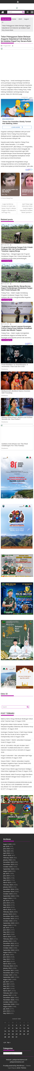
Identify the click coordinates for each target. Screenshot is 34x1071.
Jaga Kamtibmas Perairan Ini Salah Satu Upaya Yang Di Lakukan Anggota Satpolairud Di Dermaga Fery (9, 208)
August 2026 (7, 844)
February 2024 (8, 912)
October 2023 (7, 921)
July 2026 (6, 846)
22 (9, 1034)
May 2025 (6, 878)
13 (28, 1028)
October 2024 (7, 894)
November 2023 (8, 918)
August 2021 (7, 979)
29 (9, 1037)
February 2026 (8, 858)
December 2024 (8, 889)
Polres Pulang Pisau (7, 198)
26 (24, 1034)
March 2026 (7, 855)
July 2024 (6, 900)
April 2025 (6, 880)
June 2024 (6, 903)
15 (9, 1031)
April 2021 (6, 988)
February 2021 (8, 993)
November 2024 (8, 891)
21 (5, 1034)
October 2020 (7, 1002)
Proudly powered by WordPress (13, 1065)
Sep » (8, 1042)
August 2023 (7, 925)
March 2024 (7, 909)
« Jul (4, 1042)
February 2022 (8, 966)
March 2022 (7, 964)
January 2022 (7, 968)
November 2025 (8, 864)
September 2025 (8, 869)
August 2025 (7, 871)
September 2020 (8, 1004)
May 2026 (6, 851)
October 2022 (7, 948)
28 (5, 1037)
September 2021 (8, 977)
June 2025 (6, 876)
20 (28, 1031)
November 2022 (8, 945)
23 (13, 1034)
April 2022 (6, 961)
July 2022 (6, 955)
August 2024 (7, 898)
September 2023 (8, 923)
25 (20, 1034)
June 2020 (6, 1011)
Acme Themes (21, 1068)
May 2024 (6, 905)
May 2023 (6, 932)
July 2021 (6, 982)
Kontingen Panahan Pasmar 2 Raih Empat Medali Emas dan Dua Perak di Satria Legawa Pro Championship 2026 (16, 734)
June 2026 (6, 849)
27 (28, 1034)
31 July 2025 (6, 245)
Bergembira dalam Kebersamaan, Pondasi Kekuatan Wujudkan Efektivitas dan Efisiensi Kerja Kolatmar (17, 726)
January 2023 (7, 941)
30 (13, 1037)
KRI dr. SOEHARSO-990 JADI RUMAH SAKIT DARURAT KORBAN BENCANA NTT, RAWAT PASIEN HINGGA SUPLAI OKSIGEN (15, 747)
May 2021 (6, 986)
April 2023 (6, 934)
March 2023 (7, 936)
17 (16, 1031)
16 (13, 1031)
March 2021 (7, 991)
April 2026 (6, 853)
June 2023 (6, 930)
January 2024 (7, 914)
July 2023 (6, 927)
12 (24, 1028)
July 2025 (6, 873)
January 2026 (7, 860)
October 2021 (7, 975)
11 (20, 1028)
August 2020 (7, 1006)
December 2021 (8, 970)
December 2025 (8, 862)
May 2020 (6, 1013)
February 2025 (8, 885)
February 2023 (8, 939)
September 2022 (8, 950)
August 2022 (7, 952)
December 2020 (8, 997)
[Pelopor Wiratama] (2, 11)
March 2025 (7, 882)
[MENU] (32, 12)
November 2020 (8, 1000)
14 (5, 1031)
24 (16, 1034)
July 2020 (6, 1009)
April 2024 (6, 907)
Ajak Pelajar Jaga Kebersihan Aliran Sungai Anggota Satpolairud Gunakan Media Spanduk (26, 208)
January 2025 (7, 887)
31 (16, 1037)
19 (24, 1031)
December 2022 (8, 943)
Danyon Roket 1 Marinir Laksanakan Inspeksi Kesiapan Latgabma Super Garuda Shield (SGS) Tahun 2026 (16, 763)
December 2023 (8, 916)
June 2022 (6, 957)
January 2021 (7, 995)
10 (16, 1028)
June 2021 (6, 984)
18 (20, 1031)
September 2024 (8, 896)
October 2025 (7, 867)
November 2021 (8, 973)
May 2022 (6, 959)
